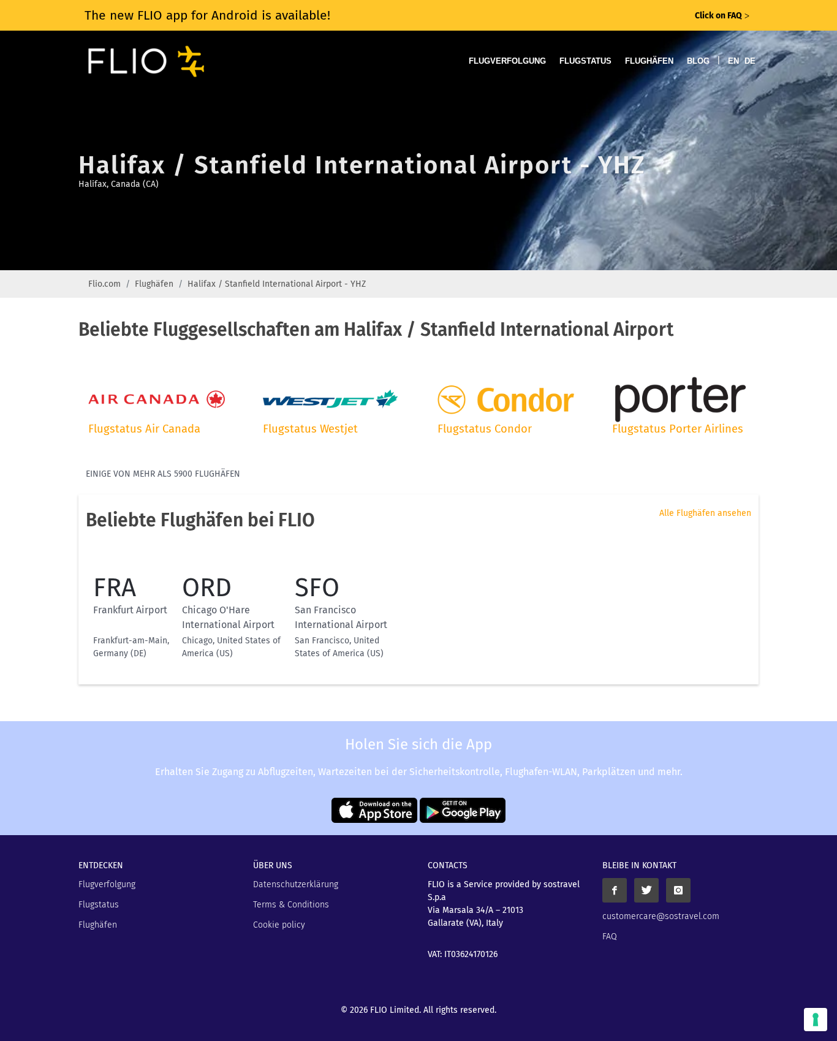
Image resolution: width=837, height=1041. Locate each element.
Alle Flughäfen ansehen (705, 513)
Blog (698, 61)
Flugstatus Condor (484, 429)
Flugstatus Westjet (310, 429)
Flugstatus (585, 61)
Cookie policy (279, 925)
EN (733, 61)
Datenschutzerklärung (295, 884)
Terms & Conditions (291, 904)
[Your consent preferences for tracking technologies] (815, 1019)
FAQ (609, 936)
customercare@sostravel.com (660, 916)
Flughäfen (649, 61)
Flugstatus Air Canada (144, 429)
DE (750, 61)
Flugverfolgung (507, 61)
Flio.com (104, 284)
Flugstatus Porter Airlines (677, 429)
